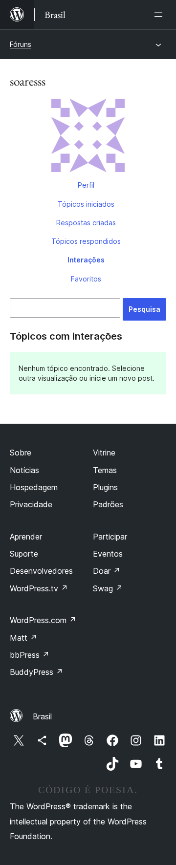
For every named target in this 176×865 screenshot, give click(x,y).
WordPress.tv (39, 588)
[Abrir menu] (160, 14)
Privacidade (31, 504)
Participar (110, 536)
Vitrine (104, 452)
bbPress (29, 655)
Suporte (24, 554)
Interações (86, 260)
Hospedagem (34, 487)
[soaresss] (88, 137)
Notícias (24, 470)
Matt (23, 638)
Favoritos (86, 279)
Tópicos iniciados (86, 204)
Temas (105, 470)
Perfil (86, 185)
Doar (106, 571)
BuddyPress (36, 672)
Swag (108, 588)
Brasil (42, 716)
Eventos (108, 554)
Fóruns (20, 44)
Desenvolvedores (41, 571)
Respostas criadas (86, 222)
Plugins (105, 487)
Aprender (26, 536)
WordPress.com (43, 620)
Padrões (108, 504)
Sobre (20, 452)
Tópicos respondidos (86, 241)
